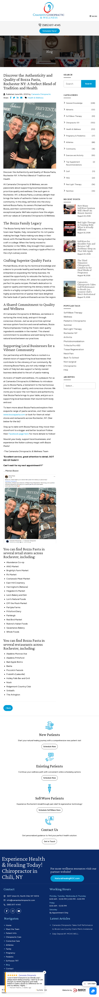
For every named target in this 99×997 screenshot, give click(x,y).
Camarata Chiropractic (41, 94)
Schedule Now (49, 746)
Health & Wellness (35, 98)
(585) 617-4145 (51, 25)
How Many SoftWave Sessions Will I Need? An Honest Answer (86, 209)
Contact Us (49, 829)
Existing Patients (49, 766)
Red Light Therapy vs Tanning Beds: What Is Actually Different (86, 226)
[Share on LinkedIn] (18, 97)
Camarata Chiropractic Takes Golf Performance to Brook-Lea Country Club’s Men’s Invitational (87, 288)
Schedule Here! (49, 31)
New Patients (49, 734)
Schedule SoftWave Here (49, 810)
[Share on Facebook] (10, 97)
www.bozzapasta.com (14, 414)
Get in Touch (49, 841)
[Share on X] (14, 97)
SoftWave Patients (49, 798)
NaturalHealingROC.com (67, 878)
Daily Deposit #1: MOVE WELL (65, 934)
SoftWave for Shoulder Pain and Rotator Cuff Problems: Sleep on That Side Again (87, 246)
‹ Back (8, 708)
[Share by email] (21, 97)
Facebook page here (19, 433)
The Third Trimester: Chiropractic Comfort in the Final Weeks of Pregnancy (85, 266)
